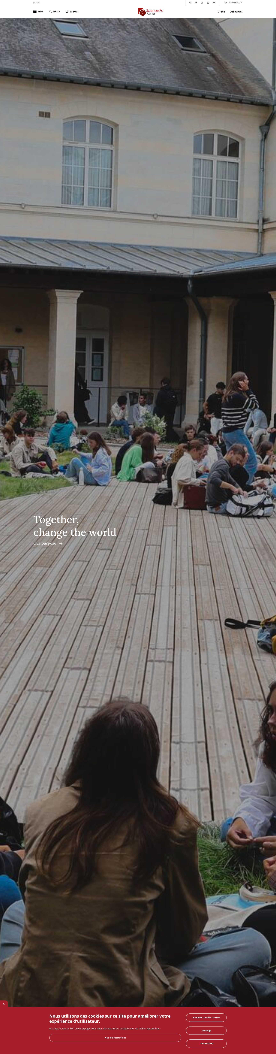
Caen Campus (236, 11)
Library (221, 11)
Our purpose (44, 543)
